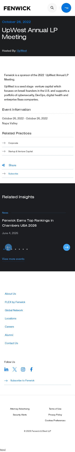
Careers (9, 326)
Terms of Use (55, 408)
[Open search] (52, 8)
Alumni (9, 335)
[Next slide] (66, 247)
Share (12, 165)
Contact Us (11, 343)
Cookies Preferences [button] (55, 420)
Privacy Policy (55, 414)
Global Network (14, 310)
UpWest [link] (22, 50)
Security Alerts (20, 414)
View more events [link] (13, 259)
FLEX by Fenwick (15, 302)
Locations (10, 318)
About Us (10, 293)
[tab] (4, 249)
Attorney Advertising (19, 408)
